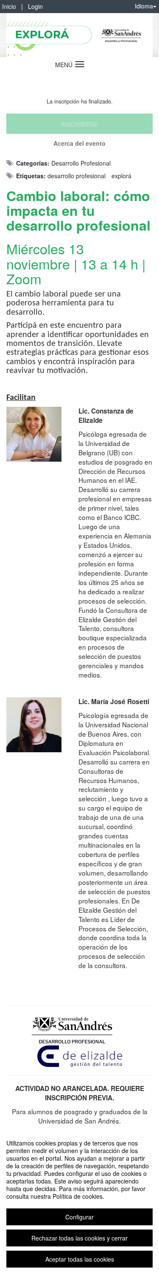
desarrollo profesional (76, 175)
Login (35, 6)
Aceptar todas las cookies (79, 1259)
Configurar (79, 1217)
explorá (121, 175)
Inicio (9, 6)
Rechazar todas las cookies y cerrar (79, 1238)
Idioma (144, 6)
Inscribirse (79, 124)
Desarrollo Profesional (81, 163)
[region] (79, 1201)
